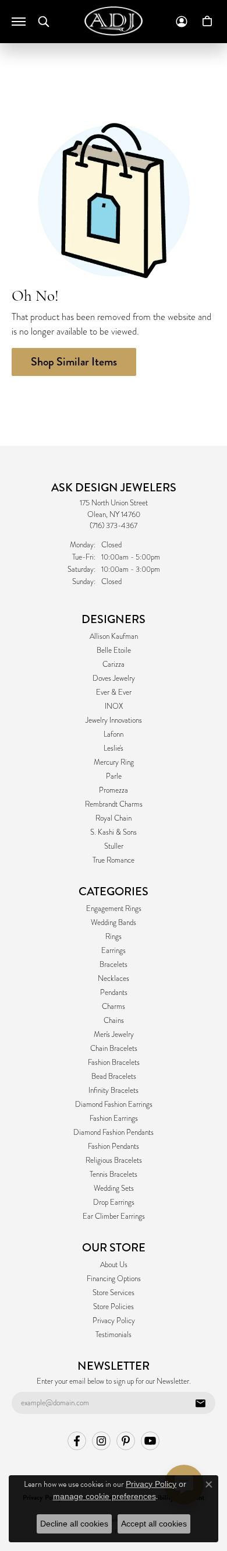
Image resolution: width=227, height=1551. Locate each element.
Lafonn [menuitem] (113, 734)
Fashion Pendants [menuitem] (113, 1146)
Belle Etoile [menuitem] (114, 650)
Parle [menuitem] (114, 776)
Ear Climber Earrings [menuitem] (114, 1216)
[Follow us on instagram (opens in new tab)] (101, 1441)
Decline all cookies (74, 1523)
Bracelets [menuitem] (113, 964)
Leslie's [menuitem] (113, 748)
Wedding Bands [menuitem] (113, 922)
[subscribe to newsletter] (200, 1403)
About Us (113, 1265)
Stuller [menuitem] (113, 846)
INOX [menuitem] (114, 706)
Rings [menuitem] (113, 936)
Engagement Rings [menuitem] (113, 908)
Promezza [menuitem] (113, 790)
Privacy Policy (114, 1321)
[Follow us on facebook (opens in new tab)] (77, 1441)
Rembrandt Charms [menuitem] (114, 804)
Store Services (113, 1293)
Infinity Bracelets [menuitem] (113, 1090)
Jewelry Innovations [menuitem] (114, 720)
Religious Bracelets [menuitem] (114, 1160)
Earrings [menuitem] (113, 950)
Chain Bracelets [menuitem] (113, 1048)
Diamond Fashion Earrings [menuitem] (113, 1104)
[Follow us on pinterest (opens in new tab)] (125, 1441)
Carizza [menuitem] (113, 664)
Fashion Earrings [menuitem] (114, 1118)
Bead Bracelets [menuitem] (113, 1076)
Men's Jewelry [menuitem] (114, 1034)
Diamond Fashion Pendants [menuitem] (113, 1132)
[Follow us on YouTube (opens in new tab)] (150, 1441)
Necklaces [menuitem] (113, 978)
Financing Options (114, 1279)
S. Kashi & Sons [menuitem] (113, 832)
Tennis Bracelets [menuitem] (113, 1174)
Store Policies (113, 1307)
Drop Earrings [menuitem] (113, 1202)
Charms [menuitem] (113, 1006)
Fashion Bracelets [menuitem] (114, 1062)
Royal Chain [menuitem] (113, 818)
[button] (44, 21)
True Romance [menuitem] (113, 860)
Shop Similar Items (74, 361)
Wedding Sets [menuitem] (114, 1188)
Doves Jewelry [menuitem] (114, 678)
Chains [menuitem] (114, 1020)
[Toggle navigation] (18, 21)
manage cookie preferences (104, 1496)
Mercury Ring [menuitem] (114, 762)
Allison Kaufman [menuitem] (114, 636)
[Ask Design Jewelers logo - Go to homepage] (113, 21)
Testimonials (113, 1335)
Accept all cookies (154, 1523)
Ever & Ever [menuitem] (114, 692)
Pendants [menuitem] (113, 992)
